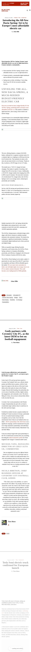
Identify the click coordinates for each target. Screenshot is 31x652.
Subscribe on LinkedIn (10, 462)
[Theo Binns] (4, 212)
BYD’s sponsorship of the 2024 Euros (16, 111)
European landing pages (20, 347)
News (18, 17)
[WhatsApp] (20, 35)
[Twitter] (12, 35)
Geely (7, 222)
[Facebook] (16, 35)
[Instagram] (6, 458)
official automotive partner (16, 126)
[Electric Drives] (9, 10)
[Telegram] (23, 35)
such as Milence (9, 375)
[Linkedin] (8, 35)
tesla (7, 415)
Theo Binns (16, 31)
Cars (21, 17)
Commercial (21, 249)
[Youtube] (17, 458)
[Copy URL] (27, 35)
